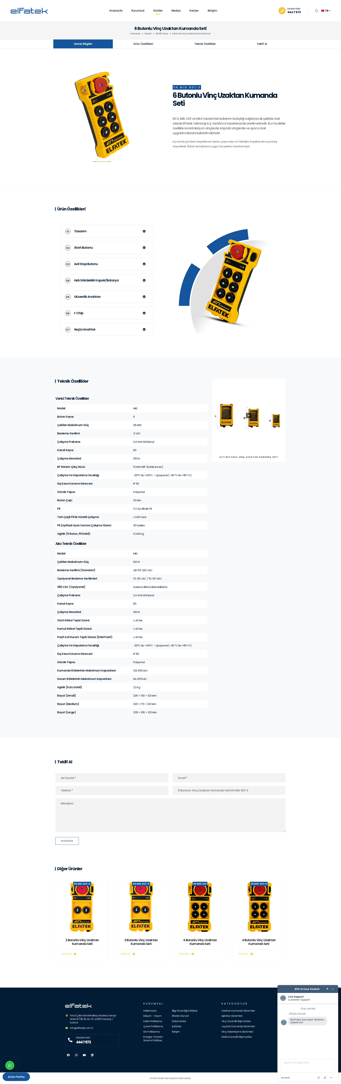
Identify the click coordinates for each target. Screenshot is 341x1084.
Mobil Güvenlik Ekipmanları (236, 1037)
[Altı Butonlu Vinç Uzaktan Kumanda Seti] (102, 116)
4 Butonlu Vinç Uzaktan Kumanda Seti (200, 942)
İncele (67, 954)
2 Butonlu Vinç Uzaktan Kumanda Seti (82, 942)
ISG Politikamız (151, 1031)
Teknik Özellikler (205, 44)
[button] (95, 161)
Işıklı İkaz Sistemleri (231, 1016)
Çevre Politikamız (153, 1026)
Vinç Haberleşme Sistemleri (237, 1031)
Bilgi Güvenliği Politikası (184, 1010)
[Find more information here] (308, 1033)
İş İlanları (176, 1026)
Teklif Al (262, 44)
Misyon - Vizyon (152, 1016)
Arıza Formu (16, 1077)
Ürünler (158, 10)
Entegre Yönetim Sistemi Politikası (153, 1038)
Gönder (67, 841)
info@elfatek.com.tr (81, 1028)
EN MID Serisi (162, 33)
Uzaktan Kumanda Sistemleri (238, 1010)
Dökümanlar (179, 1021)
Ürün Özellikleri (143, 44)
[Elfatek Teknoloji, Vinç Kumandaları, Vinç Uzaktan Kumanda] (92, 1005)
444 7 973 (294, 12)
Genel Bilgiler (83, 44)
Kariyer (194, 10)
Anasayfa (116, 10)
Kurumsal (137, 10)
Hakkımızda (149, 1010)
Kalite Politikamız (152, 1021)
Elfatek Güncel (180, 1016)
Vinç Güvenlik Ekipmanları (236, 1021)
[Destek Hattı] (70, 1040)
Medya (176, 10)
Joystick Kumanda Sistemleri (238, 1026)
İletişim (212, 10)
